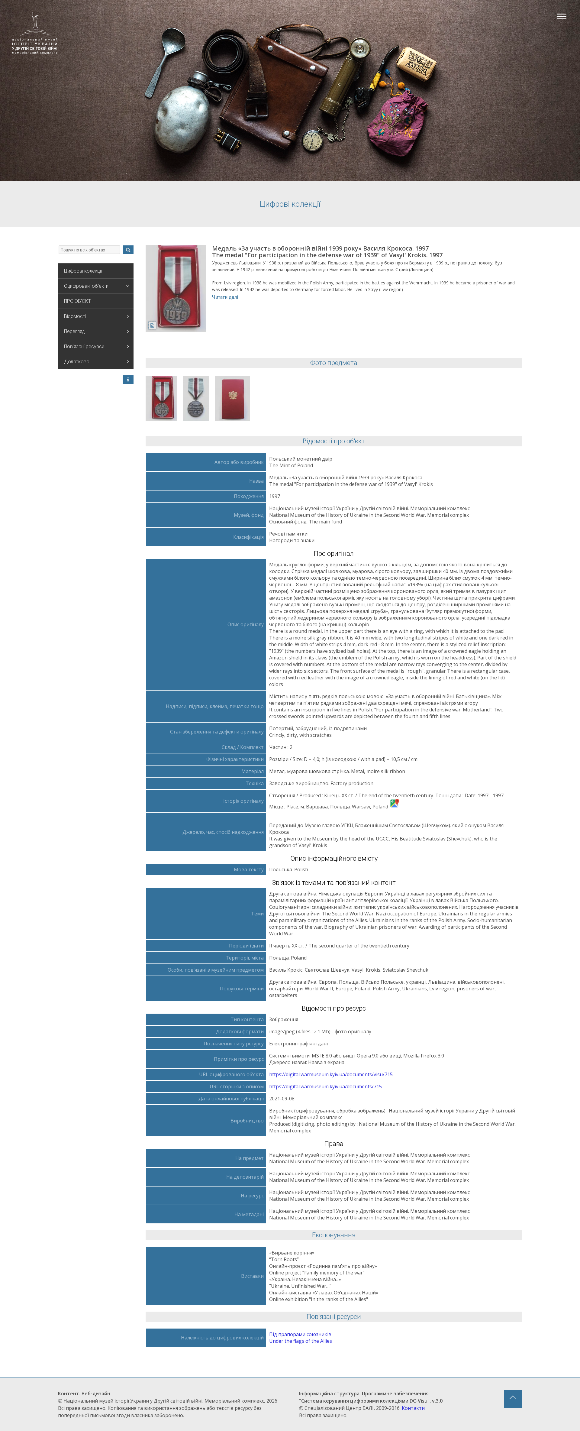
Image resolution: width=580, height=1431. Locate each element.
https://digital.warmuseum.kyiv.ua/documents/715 (325, 1086)
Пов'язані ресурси (84, 346)
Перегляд (74, 331)
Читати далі (225, 297)
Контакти (413, 1408)
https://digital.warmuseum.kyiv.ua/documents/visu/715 (331, 1074)
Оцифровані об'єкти (86, 286)
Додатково (76, 361)
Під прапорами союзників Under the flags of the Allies (300, 1337)
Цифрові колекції (83, 271)
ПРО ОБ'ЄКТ (77, 301)
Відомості (75, 316)
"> (161, 398)
